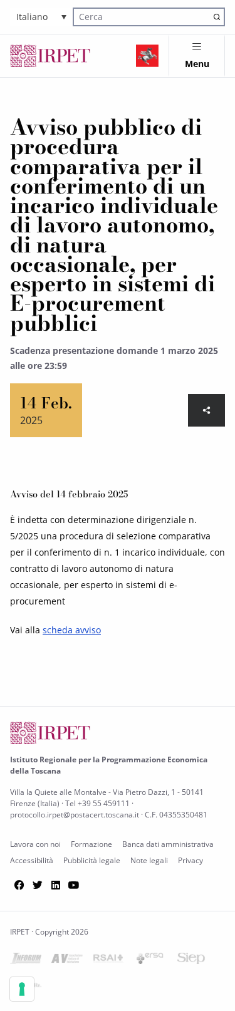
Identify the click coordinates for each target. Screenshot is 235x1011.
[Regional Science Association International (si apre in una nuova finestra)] (108, 961)
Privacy (190, 860)
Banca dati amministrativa (168, 844)
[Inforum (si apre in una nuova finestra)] (25, 961)
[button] (41, 17)
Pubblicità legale (91, 860)
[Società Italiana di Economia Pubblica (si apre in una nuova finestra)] (191, 961)
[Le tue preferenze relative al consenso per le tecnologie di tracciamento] (22, 989)
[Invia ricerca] (216, 16)
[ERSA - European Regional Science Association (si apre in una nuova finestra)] (149, 961)
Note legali (149, 860)
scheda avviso (72, 630)
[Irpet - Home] (50, 55)
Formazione (91, 844)
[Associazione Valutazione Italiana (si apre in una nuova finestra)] (67, 961)
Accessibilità (31, 860)
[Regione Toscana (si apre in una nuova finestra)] (147, 55)
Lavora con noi (35, 844)
